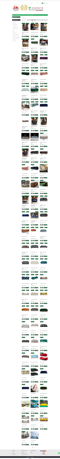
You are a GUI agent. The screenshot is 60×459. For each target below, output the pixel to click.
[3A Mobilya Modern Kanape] (44, 262)
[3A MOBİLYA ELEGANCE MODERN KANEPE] (25, 43)
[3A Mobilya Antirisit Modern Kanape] (25, 357)
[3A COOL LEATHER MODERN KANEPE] (34, 184)
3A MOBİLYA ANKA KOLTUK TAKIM (34, 32)
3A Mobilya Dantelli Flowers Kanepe (34, 346)
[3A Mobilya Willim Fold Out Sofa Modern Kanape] (25, 247)
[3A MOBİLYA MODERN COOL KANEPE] (44, 200)
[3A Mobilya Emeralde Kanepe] (44, 310)
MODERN (14, 31)
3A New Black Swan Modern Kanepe (43, 330)
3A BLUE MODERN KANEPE (33, 409)
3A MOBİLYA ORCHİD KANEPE (43, 189)
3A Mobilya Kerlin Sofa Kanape (34, 252)
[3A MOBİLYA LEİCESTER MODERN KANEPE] (25, 27)
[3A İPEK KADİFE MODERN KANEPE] (44, 388)
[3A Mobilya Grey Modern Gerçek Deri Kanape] (25, 341)
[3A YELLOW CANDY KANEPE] (44, 404)
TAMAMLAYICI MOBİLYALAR (15, 34)
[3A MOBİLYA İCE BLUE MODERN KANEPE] (34, 137)
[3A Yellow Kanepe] (44, 419)
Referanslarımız (14, 454)
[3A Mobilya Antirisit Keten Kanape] (44, 215)
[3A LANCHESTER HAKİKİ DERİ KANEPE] (34, 153)
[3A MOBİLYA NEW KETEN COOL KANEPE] (44, 137)
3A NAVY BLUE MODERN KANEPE (34, 173)
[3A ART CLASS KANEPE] (25, 372)
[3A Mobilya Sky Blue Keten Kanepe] (34, 357)
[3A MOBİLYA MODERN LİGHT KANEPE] (34, 74)
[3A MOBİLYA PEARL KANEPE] (44, 168)
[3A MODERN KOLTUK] (25, 388)
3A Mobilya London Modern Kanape (25, 283)
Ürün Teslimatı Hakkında (23, 453)
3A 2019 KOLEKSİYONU (15, 24)
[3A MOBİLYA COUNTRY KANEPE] (44, 121)
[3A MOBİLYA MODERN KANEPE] (44, 74)
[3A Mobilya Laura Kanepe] (34, 325)
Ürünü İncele (24, 36)
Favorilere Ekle (22, 36)
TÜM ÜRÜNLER (14, 40)
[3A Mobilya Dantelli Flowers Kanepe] (34, 341)
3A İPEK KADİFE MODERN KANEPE (43, 393)
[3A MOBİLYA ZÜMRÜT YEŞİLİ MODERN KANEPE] (25, 74)
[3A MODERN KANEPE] (34, 388)
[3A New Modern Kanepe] (34, 435)
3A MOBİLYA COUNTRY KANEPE (43, 126)
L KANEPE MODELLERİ (15, 28)
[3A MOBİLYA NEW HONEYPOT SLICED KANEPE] (25, 200)
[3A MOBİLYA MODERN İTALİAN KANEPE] (44, 43)
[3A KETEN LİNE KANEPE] (25, 419)
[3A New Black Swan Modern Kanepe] (44, 325)
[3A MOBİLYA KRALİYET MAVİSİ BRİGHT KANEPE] (44, 105)
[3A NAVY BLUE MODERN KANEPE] (34, 168)
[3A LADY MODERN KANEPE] (25, 168)
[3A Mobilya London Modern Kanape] (25, 278)
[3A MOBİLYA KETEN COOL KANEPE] (44, 294)
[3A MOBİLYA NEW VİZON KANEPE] (25, 58)
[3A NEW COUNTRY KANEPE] (34, 419)
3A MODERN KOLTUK (24, 393)
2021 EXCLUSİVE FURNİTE (15, 27)
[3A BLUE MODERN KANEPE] (44, 372)
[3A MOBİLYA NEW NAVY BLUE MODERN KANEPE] (34, 200)
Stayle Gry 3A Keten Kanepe (24, 330)
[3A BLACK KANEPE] (34, 372)
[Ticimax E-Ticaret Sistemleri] (30, 458)
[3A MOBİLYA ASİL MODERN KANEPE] (25, 137)
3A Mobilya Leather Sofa (33, 236)
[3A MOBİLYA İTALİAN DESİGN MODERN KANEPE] (25, 121)
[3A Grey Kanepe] (25, 435)
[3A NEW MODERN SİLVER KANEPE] (25, 184)
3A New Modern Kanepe (33, 440)
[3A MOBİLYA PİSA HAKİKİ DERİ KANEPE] (44, 153)
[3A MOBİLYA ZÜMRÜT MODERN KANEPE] (34, 43)
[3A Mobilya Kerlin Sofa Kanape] (34, 247)
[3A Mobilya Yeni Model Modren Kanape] (44, 247)
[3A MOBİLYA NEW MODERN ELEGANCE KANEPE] (25, 153)
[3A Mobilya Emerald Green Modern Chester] (44, 341)
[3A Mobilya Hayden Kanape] (25, 231)
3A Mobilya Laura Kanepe (33, 330)
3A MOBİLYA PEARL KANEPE (43, 173)
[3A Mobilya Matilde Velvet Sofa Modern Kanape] (44, 231)
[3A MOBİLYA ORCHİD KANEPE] (44, 184)
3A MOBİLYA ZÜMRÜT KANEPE (34, 95)
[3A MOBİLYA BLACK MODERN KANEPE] (34, 121)
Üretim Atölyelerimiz (14, 453)
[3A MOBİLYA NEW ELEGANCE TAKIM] (44, 27)
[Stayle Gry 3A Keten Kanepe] (25, 325)
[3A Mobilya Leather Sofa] (34, 231)
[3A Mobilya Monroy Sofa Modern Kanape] (25, 262)
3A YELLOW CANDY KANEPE (43, 409)
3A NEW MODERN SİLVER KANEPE (25, 189)
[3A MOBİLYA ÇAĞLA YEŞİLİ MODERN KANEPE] (25, 90)
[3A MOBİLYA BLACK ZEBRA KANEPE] (34, 58)
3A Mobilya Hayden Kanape (24, 236)
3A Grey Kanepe (23, 440)
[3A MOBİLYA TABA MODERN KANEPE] (25, 310)
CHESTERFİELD (14, 21)
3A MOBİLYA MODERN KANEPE (43, 79)
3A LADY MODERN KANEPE (24, 173)
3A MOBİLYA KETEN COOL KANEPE (43, 299)
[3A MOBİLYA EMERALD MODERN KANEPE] (34, 105)
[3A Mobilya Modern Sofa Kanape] (34, 262)
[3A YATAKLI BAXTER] (44, 357)
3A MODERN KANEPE (33, 393)
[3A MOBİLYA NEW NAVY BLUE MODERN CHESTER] (34, 215)
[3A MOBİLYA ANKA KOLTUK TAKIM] (34, 27)
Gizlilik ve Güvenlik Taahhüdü (24, 454)
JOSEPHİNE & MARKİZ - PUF (15, 35)
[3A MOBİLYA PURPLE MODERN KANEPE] (44, 58)
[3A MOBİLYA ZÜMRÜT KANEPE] (34, 90)
